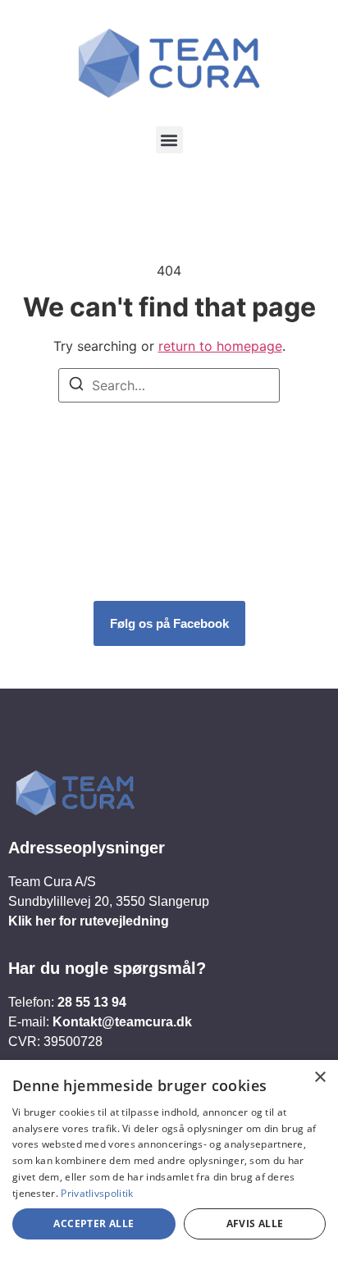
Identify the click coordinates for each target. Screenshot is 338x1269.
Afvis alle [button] (255, 1223)
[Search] (76, 386)
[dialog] (169, 1164)
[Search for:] (169, 385)
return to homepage (220, 346)
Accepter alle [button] (93, 1223)
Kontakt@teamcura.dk (122, 1022)
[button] (169, 139)
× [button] (319, 1077)
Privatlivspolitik (97, 1193)
